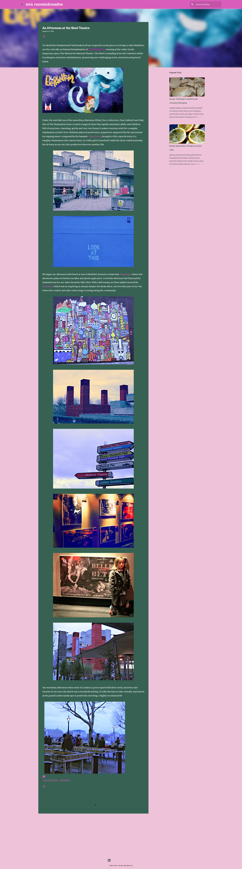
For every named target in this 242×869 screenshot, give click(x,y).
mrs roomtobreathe (44, 4)
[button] (43, 36)
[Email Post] (43, 777)
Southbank (47, 286)
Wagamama (125, 274)
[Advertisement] (93, 835)
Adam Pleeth (94, 136)
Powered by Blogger (122, 860)
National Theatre (50, 780)
